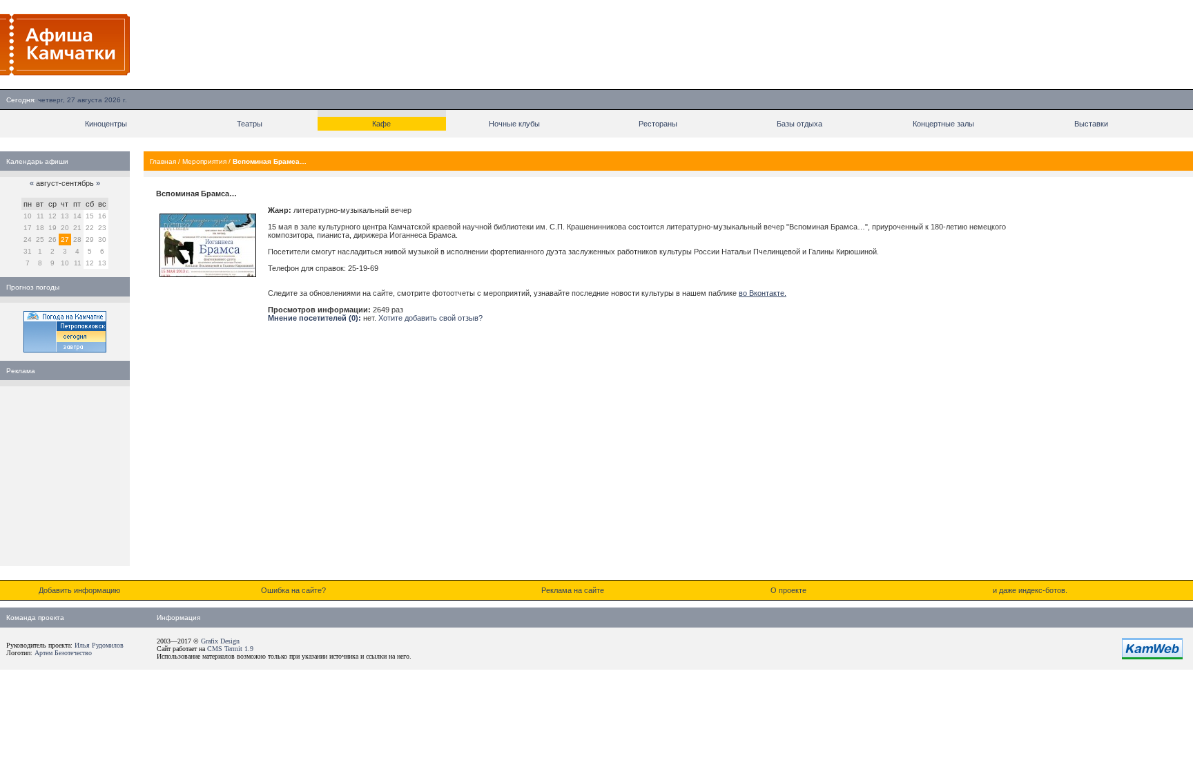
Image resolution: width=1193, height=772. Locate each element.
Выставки (1091, 124)
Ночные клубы (514, 124)
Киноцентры (106, 124)
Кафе (381, 124)
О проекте (788, 590)
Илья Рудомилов (99, 645)
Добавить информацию (79, 590)
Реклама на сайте (572, 590)
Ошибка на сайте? (293, 590)
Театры (249, 124)
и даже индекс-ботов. (1030, 590)
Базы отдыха (799, 124)
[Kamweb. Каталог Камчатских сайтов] (1152, 656)
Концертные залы (943, 124)
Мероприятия (204, 161)
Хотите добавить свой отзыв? (430, 318)
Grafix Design (220, 641)
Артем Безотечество (63, 653)
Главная (163, 161)
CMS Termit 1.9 (230, 648)
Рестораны (658, 124)
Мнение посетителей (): (314, 318)
